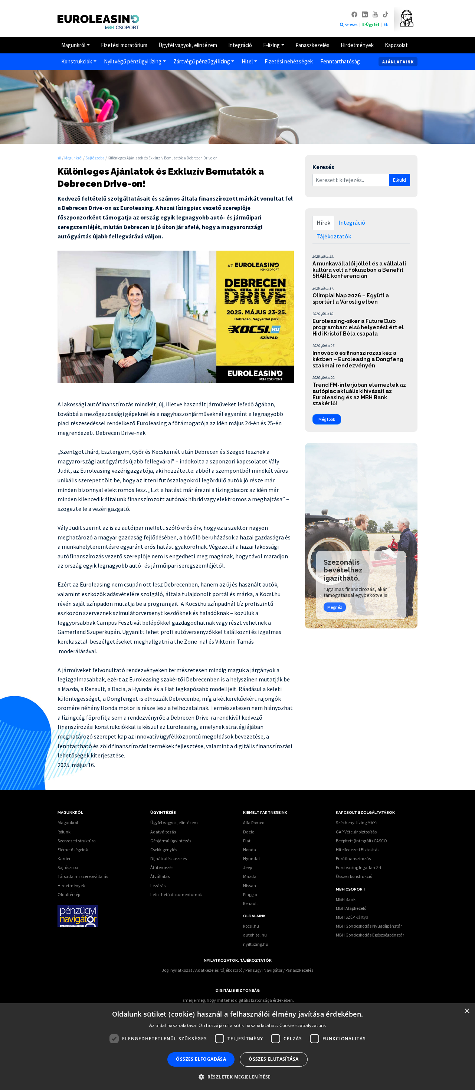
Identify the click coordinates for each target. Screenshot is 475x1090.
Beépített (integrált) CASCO (361, 840)
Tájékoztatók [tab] (334, 236)
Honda (249, 849)
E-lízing (271, 45)
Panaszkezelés (312, 45)
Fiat (246, 840)
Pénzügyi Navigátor (263, 970)
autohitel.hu (255, 935)
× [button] (466, 1011)
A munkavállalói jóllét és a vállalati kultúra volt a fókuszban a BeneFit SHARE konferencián (359, 270)
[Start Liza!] (404, 18)
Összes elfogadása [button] (201, 1059)
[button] (237, 1076)
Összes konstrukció (354, 876)
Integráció (240, 45)
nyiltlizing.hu (255, 944)
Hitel (247, 61)
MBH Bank (346, 899)
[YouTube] (375, 14)
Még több (326, 419)
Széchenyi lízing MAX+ (357, 822)
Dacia (249, 832)
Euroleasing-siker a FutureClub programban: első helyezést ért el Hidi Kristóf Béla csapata (358, 327)
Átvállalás (160, 876)
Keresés (351, 24)
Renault (250, 903)
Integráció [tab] (351, 222)
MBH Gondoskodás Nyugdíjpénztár (369, 926)
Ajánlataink (398, 62)
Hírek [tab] (323, 222)
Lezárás (158, 885)
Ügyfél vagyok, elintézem (187, 45)
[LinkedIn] (365, 14)
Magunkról (73, 45)
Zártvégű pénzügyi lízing (201, 61)
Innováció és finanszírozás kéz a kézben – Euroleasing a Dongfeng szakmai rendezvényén (357, 359)
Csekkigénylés (163, 849)
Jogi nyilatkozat (177, 970)
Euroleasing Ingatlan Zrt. (359, 867)
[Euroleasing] (59, 158)
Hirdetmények (357, 45)
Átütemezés (161, 867)
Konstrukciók (76, 61)
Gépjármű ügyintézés (170, 840)
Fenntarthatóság (340, 61)
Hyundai (251, 858)
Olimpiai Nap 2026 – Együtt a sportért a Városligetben (350, 299)
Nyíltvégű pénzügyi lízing (132, 61)
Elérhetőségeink (73, 849)
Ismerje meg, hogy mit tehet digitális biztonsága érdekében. (237, 1000)
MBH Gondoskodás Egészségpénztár (370, 935)
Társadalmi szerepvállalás (83, 876)
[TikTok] (386, 14)
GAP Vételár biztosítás (356, 832)
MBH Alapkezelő (351, 908)
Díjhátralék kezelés (168, 858)
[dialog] (237, 1046)
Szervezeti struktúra (77, 840)
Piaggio (250, 894)
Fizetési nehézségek (289, 61)
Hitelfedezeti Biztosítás (357, 849)
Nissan (249, 885)
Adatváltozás (163, 832)
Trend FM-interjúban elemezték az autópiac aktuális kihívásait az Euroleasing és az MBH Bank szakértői (359, 394)
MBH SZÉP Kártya (352, 917)
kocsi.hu (251, 926)
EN (386, 24)
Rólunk (64, 832)
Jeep (247, 867)
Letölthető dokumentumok (176, 894)
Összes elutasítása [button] (273, 1059)
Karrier (64, 858)
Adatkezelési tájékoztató (218, 970)
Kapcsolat (396, 45)
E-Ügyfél (371, 24)
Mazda (249, 876)
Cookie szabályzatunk (302, 1025)
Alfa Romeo (253, 822)
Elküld (399, 179)
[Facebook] (354, 14)
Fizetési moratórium (124, 45)
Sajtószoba (68, 867)
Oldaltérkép (69, 894)
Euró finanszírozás (353, 858)
